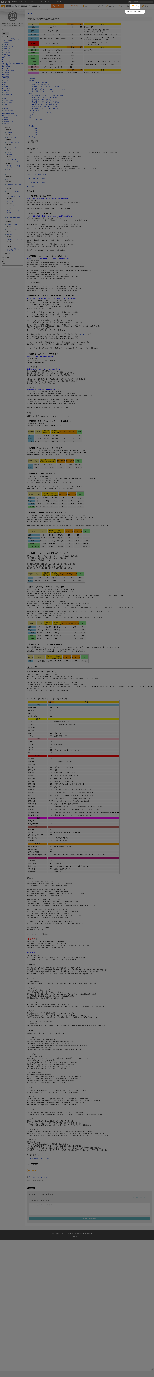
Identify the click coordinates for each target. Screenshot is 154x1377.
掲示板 (137, 6)
